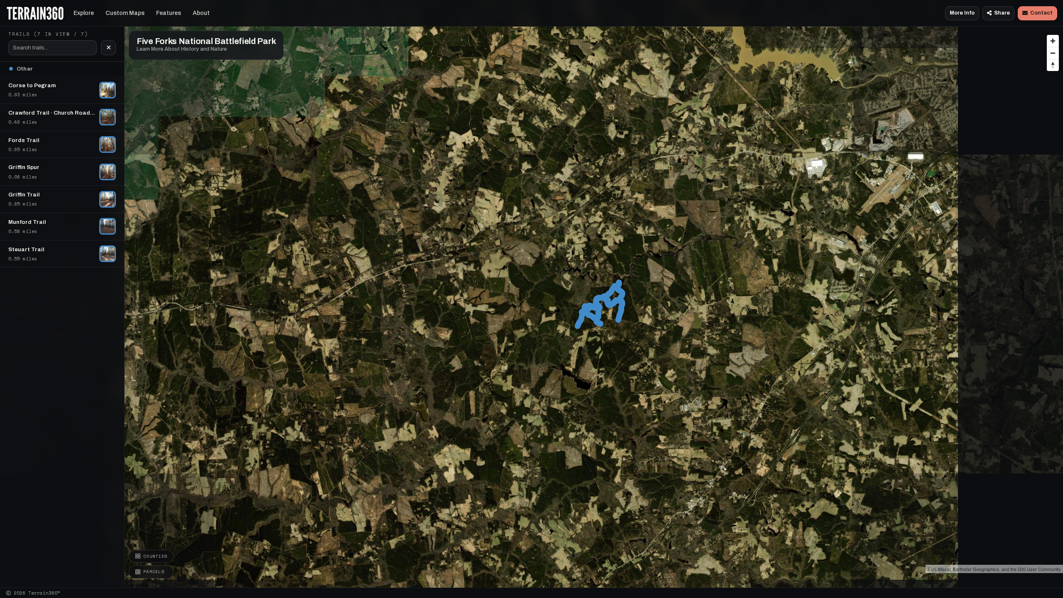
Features (168, 13)
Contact (1041, 13)
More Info (962, 13)
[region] (531, 294)
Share (1002, 13)
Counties (155, 556)
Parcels (153, 571)
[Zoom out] (1053, 53)
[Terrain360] (35, 13)
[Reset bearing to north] (1053, 65)
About (201, 13)
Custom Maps (125, 13)
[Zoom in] (1053, 41)
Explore (83, 13)
